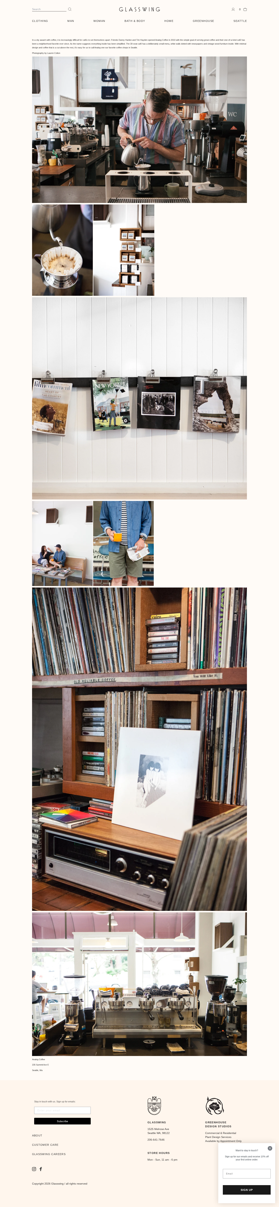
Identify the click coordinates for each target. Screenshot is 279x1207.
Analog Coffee (161, 40)
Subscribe (62, 1121)
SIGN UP (247, 1189)
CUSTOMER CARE (45, 1144)
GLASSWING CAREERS (49, 1154)
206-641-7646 (156, 1139)
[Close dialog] (270, 1148)
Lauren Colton (53, 53)
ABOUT (37, 1135)
